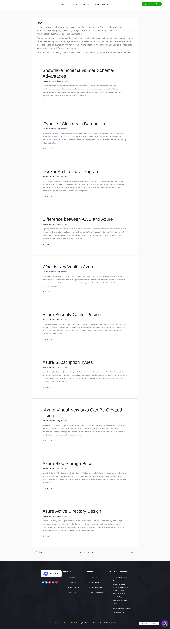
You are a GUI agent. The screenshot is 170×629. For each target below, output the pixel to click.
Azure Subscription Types (67, 362)
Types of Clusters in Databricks (73, 123)
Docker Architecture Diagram (70, 171)
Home (63, 4)
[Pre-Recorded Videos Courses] (164, 623)
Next (133, 552)
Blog (58, 81)
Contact (105, 4)
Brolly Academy (77, 623)
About (97, 4)
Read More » (47, 100)
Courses (72, 4)
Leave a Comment (49, 81)
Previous (38, 552)
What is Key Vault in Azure (68, 266)
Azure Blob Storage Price (67, 463)
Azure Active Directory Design (71, 511)
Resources (85, 4)
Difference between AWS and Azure (77, 219)
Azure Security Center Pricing (71, 314)
